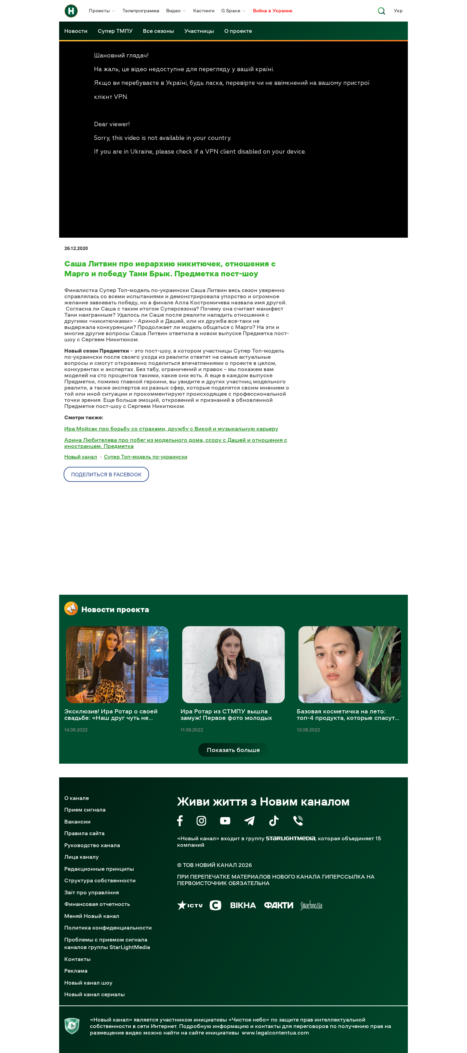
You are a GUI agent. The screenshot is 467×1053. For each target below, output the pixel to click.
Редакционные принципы (99, 868)
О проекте (238, 31)
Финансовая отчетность (97, 904)
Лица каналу (81, 856)
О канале (76, 798)
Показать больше (233, 750)
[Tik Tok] (273, 822)
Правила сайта (84, 833)
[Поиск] (381, 12)
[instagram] (201, 822)
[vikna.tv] (242, 906)
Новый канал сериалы (94, 994)
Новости (76, 31)
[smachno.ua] (311, 906)
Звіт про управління (91, 892)
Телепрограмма (140, 10)
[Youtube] (225, 822)
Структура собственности (100, 880)
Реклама (76, 970)
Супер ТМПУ (115, 31)
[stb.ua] (216, 906)
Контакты (77, 959)
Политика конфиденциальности (108, 927)
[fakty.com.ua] (278, 906)
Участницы (199, 31)
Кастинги (203, 10)
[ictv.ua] (190, 906)
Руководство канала (92, 845)
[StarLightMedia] (290, 838)
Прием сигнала (85, 809)
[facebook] (180, 822)
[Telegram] (249, 822)
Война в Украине (272, 10)
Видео (173, 10)
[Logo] (71, 11)
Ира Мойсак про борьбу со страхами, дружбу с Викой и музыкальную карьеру (171, 428)
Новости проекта (115, 609)
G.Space (230, 10)
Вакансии (77, 821)
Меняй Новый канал (91, 916)
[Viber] (298, 822)
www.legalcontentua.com (275, 1032)
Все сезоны (158, 31)
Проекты (99, 10)
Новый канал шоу (88, 982)
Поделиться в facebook (106, 474)
